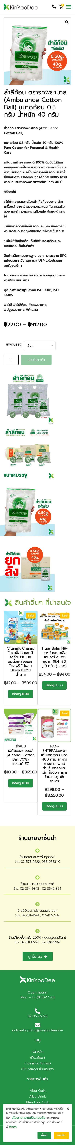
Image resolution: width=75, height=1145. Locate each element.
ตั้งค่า (13, 1127)
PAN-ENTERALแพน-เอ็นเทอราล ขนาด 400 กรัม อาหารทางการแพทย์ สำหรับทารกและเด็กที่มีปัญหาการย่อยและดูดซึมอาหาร (54, 763)
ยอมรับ (61, 1135)
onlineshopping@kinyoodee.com (37, 1030)
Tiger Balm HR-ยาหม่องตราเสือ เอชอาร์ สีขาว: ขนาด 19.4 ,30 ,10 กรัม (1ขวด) (54, 657)
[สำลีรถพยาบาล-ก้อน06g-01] (37, 51)
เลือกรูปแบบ (20, 694)
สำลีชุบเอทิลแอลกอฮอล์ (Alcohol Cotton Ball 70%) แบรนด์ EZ (21, 754)
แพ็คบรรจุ (13, 344)
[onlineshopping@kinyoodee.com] (37, 1025)
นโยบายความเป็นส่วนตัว (28, 1117)
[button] (69, 7)
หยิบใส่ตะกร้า (36, 359)
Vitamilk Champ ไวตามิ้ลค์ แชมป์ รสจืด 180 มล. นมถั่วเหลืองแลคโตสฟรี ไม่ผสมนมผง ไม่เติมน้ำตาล (20, 661)
